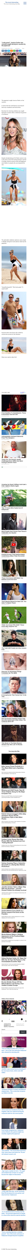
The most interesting (11, 2)
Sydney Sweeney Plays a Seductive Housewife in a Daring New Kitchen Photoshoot (13, 864)
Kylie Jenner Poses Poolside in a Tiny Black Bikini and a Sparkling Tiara (12, 768)
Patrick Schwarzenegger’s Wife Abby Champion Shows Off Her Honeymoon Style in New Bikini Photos (14, 816)
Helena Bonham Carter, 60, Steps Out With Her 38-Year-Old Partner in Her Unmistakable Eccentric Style (14, 959)
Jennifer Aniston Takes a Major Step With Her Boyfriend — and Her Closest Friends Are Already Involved (14, 888)
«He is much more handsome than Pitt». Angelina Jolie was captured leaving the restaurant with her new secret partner (13, 1111)
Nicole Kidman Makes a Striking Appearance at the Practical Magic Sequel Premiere (13, 936)
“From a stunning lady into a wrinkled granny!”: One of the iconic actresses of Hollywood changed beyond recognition (13, 1233)
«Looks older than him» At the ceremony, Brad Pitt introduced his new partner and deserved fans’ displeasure (13, 1193)
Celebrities (17, 48)
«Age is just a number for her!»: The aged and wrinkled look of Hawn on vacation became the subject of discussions (13, 1172)
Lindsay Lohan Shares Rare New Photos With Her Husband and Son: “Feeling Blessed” (13, 841)
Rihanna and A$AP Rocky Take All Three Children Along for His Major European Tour (13, 791)
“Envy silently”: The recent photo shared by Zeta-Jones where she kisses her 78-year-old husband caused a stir (14, 1152)
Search (3, 1029)
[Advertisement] (14, 23)
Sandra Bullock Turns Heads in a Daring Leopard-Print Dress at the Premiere (13, 912)
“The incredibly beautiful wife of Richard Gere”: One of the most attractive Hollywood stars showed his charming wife (14, 1050)
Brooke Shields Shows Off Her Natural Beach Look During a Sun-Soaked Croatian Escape (13, 983)
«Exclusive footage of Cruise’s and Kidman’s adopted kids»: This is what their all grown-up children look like (14, 1091)
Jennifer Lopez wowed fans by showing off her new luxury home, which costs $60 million (14, 1070)
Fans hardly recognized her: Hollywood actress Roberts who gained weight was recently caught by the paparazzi (13, 1132)
